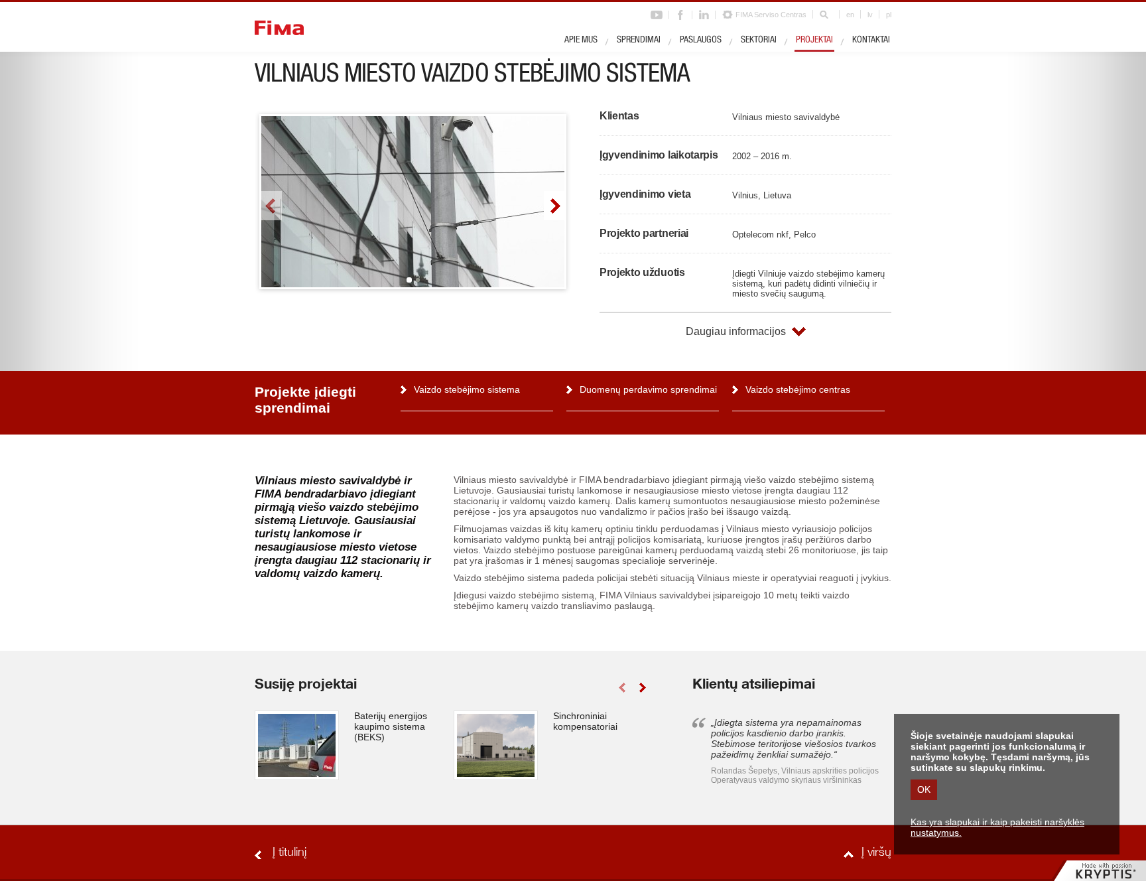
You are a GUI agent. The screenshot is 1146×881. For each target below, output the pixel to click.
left (271, 205)
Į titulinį (289, 853)
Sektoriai (759, 40)
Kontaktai (871, 40)
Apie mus (581, 40)
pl (888, 15)
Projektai (814, 40)
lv (870, 15)
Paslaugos (701, 40)
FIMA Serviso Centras (770, 15)
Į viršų (876, 853)
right (554, 205)
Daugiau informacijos (736, 331)
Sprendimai (639, 40)
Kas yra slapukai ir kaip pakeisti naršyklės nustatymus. (997, 827)
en (850, 15)
